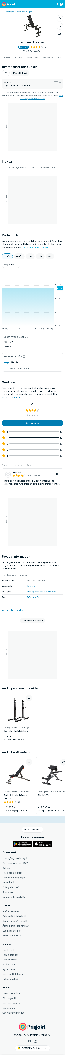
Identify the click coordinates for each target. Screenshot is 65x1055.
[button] (60, 18)
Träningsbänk (34, 597)
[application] (32, 300)
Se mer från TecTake (12, 609)
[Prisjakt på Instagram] (35, 1040)
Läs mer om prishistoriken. (36, 247)
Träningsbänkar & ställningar (18, 12)
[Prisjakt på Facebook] (29, 1040)
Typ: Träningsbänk (32, 51)
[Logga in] (61, 4)
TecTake (31, 586)
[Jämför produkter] (60, 34)
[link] (32, 478)
